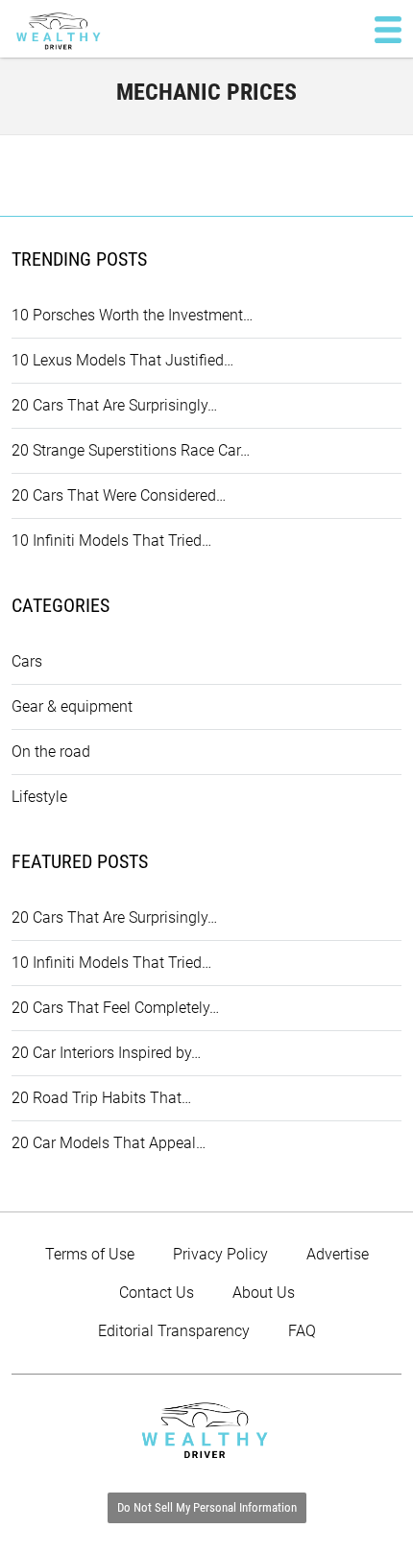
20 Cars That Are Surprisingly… (114, 405)
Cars (27, 661)
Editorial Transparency (174, 1331)
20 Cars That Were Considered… (119, 495)
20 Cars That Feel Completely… (115, 1008)
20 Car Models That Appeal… (109, 1143)
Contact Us (156, 1292)
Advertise (337, 1254)
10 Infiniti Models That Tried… (111, 540)
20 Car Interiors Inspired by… (106, 1053)
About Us (263, 1292)
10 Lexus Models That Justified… (122, 360)
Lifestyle (39, 797)
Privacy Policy (220, 1254)
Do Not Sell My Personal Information (207, 1507)
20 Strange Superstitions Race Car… (131, 450)
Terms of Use (89, 1254)
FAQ (302, 1331)
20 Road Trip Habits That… (101, 1098)
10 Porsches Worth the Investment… (132, 315)
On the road (51, 751)
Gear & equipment (72, 706)
